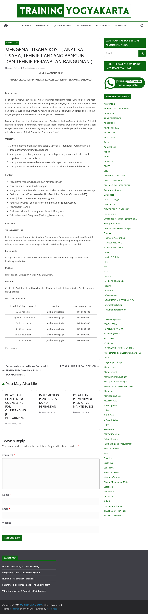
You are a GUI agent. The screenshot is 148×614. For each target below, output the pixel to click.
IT (105, 314)
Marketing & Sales (112, 395)
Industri (108, 285)
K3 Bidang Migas (112, 333)
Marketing (109, 391)
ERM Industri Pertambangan (117, 228)
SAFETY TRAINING (112, 448)
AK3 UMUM (109, 132)
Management (110, 372)
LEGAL (107, 357)
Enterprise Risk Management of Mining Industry (26, 584)
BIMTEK (107, 166)
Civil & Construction (113, 180)
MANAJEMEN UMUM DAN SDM (119, 386)
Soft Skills (108, 486)
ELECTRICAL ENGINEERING (116, 209)
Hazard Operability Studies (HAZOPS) (20, 566)
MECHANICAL (110, 400)
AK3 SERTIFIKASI (112, 127)
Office (107, 410)
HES (106, 261)
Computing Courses (113, 190)
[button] (124, 26)
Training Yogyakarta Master (34, 68)
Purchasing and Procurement (118, 443)
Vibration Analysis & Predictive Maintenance (24, 591)
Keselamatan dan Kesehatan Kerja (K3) (122, 352)
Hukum (107, 276)
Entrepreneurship (112, 223)
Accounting (109, 103)
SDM (106, 453)
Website (6, 522)
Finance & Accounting (114, 237)
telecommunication (113, 506)
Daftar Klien (43, 25)
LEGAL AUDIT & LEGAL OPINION (78, 366)
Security (108, 458)
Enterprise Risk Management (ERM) (121, 218)
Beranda (27, 25)
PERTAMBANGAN (112, 434)
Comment (8, 455)
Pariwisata (109, 429)
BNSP (106, 170)
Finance (107, 233)
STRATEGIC (109, 491)
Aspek (107, 151)
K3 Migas (108, 343)
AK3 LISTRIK (109, 123)
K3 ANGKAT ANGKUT (114, 328)
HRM (106, 266)
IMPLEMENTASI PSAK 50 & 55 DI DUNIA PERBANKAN (50, 400)
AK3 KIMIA (109, 113)
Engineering (110, 214)
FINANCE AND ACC (113, 242)
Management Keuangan (115, 376)
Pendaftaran (84, 25)
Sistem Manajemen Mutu (116, 482)
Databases (109, 194)
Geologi (107, 252)
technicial (108, 496)
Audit (106, 156)
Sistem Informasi (112, 477)
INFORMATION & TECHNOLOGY (119, 300)
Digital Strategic (111, 199)
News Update (110, 405)
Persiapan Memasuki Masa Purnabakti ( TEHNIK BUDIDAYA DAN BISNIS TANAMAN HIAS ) (27, 370)
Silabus (119, 25)
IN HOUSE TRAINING (114, 281)
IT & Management (112, 319)
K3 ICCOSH (109, 338)
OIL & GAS (109, 415)
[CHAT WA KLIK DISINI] (125, 78)
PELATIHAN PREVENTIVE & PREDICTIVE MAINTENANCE (83, 400)
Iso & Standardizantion (115, 309)
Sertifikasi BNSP (111, 472)
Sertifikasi (108, 463)
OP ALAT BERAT (111, 419)
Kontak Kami (103, 25)
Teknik (107, 501)
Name (6, 494)
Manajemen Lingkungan (115, 381)
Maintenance (110, 367)
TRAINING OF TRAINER (115, 510)
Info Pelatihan (12, 43)
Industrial (108, 290)
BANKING (108, 161)
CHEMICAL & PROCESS (114, 175)
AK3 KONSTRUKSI (112, 118)
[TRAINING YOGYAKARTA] (5, 25)
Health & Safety (111, 257)
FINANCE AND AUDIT (114, 247)
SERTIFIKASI (109, 467)
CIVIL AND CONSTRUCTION (117, 185)
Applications (110, 147)
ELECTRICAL (109, 204)
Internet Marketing (113, 305)
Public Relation (111, 439)
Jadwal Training (63, 25)
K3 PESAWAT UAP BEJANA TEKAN (119, 348)
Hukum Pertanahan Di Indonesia (18, 578)
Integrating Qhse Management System (21, 572)
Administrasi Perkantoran (116, 108)
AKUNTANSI (109, 137)
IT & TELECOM (111, 324)
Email (6, 508)
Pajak (106, 424)
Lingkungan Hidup (113, 362)
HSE (106, 271)
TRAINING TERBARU (113, 515)
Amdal (107, 142)
